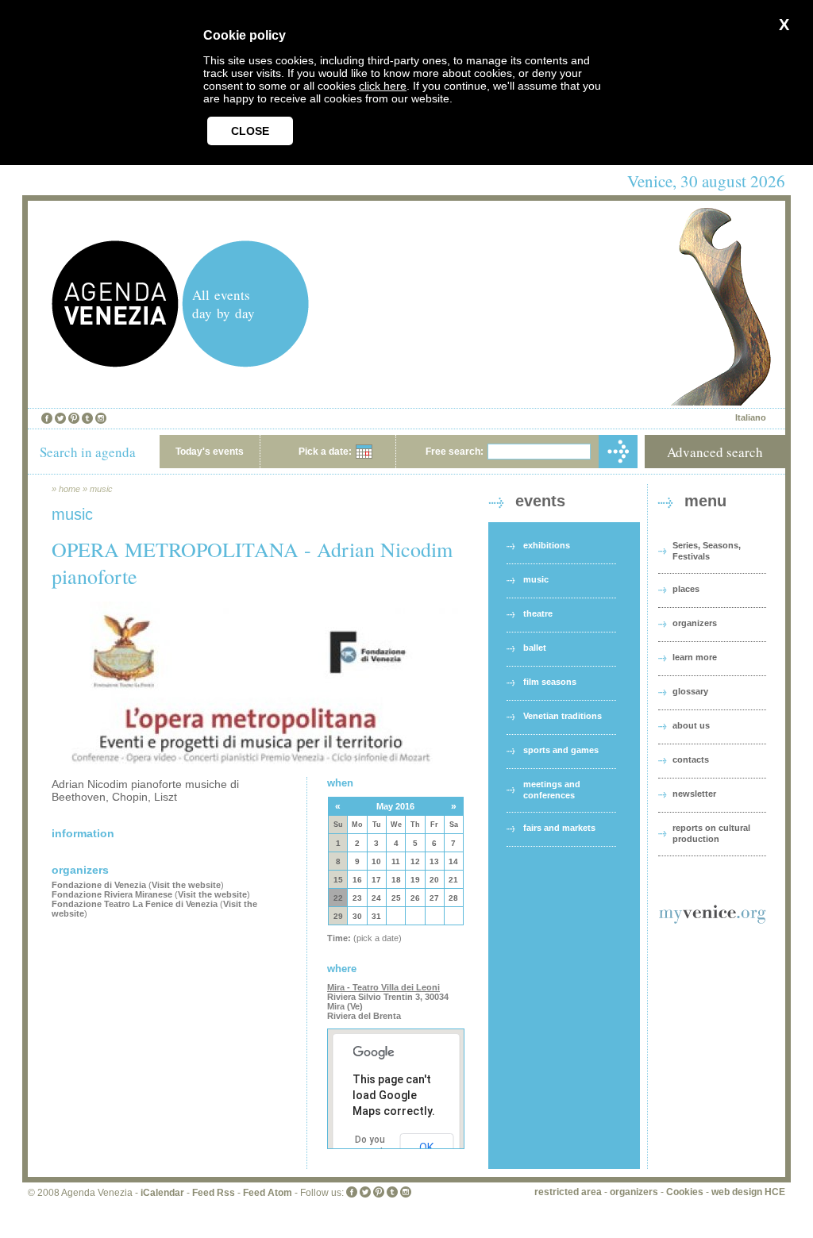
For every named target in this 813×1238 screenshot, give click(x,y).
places (685, 589)
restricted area (568, 1192)
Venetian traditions (562, 716)
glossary (690, 691)
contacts (690, 759)
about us (691, 725)
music (101, 489)
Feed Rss (213, 1192)
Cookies (684, 1192)
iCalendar (162, 1192)
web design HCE (748, 1192)
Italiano (750, 417)
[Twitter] (60, 418)
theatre (538, 613)
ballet (534, 647)
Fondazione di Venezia (99, 885)
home (69, 489)
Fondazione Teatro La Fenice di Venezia (135, 904)
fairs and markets (559, 827)
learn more (694, 657)
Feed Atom (267, 1192)
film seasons (549, 681)
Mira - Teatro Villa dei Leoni (383, 987)
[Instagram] (100, 418)
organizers (694, 623)
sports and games (561, 750)
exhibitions (546, 545)
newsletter (694, 793)
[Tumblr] (87, 418)
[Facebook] (46, 418)
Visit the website (186, 885)
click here (382, 85)
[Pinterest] (73, 418)
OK (426, 1147)
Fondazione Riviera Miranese (112, 894)
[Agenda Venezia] (115, 363)
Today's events (209, 451)
